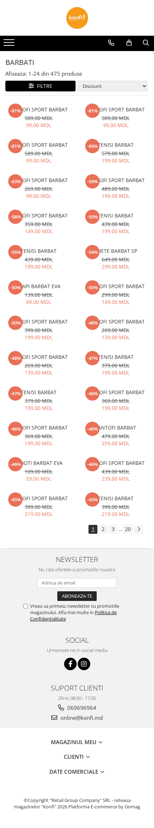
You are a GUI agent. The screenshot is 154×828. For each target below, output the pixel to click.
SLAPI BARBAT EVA (39, 286)
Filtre (43, 85)
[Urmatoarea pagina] (138, 529)
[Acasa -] (77, 17)
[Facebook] (70, 664)
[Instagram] (84, 664)
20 (128, 529)
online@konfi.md (81, 717)
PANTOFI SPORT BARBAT (38, 109)
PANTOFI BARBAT (115, 427)
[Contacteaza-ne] (111, 43)
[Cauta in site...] (146, 43)
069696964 (81, 707)
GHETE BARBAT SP (115, 250)
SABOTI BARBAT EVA (38, 463)
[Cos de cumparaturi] (129, 43)
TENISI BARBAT (116, 144)
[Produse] (10, 44)
